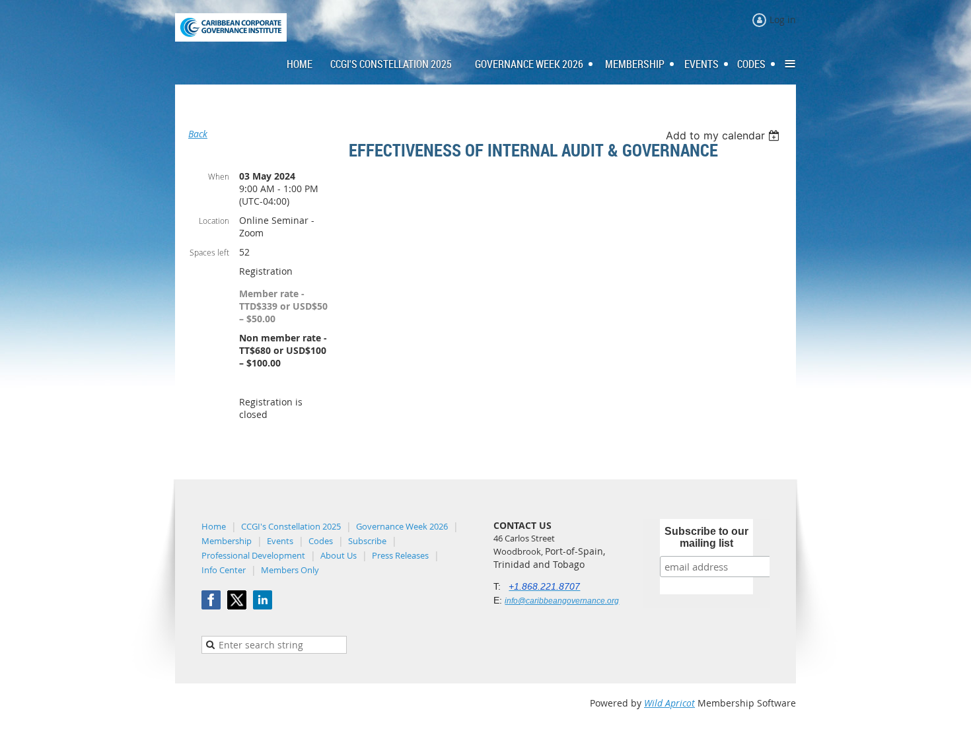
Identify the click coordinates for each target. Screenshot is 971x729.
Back (197, 133)
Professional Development (253, 555)
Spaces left (209, 252)
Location (214, 220)
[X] (236, 599)
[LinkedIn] (262, 599)
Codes (320, 541)
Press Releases (400, 555)
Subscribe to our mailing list (706, 537)
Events (280, 541)
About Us (338, 555)
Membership (226, 541)
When (218, 176)
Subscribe (367, 541)
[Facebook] (211, 599)
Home (213, 526)
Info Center (223, 570)
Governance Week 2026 (402, 526)
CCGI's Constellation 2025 (291, 526)
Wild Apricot (669, 703)
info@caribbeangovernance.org (562, 601)
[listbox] (724, 135)
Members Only (290, 570)
